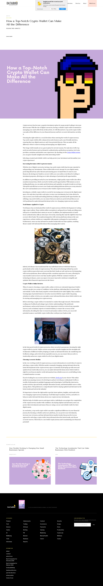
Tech (56, 454)
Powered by (39, 9)
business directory (11, 570)
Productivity (12, 454)
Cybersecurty (27, 521)
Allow (62, 8)
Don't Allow (53, 8)
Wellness (59, 535)
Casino (8, 530)
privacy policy (10, 575)
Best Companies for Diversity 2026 (11, 559)
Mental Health (44, 535)
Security (59, 521)
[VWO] (43, 9)
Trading (25, 524)
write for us (9, 556)
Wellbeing (9, 535)
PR (24, 532)
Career (42, 538)
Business (25, 538)
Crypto (59, 538)
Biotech (25, 535)
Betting (25, 530)
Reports (25, 541)
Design (59, 524)
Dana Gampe (9, 36)
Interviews (9, 541)
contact (8, 553)
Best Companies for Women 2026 (11, 564)
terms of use (9, 578)
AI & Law (25, 527)
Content (42, 521)
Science (8, 527)
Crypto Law (60, 532)
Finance (8, 521)
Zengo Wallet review (73, 152)
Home (58, 527)
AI (6, 532)
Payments (43, 527)
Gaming (42, 530)
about (8, 551)
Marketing (43, 532)
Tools (7, 538)
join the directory (11, 572)
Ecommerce (43, 524)
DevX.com (59, 378)
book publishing (10, 567)
